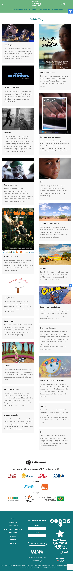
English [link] (62, 4)
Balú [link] (41, 182)
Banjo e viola (9, 321)
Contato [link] (13, 543)
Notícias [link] (13, 540)
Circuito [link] (13, 536)
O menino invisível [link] (10, 185)
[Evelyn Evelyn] (18, 286)
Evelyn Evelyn (9, 298)
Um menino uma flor (11, 389)
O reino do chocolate (48, 328)
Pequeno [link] (7, 132)
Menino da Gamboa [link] (47, 72)
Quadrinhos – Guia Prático (50, 307)
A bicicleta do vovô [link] (11, 256)
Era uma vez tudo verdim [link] (49, 223)
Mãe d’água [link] (8, 45)
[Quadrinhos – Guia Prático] (55, 295)
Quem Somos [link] (13, 526)
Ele (41, 432)
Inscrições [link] (13, 522)
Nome (37, 525)
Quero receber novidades (37, 543)
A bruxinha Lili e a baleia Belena (52, 380)
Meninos (43, 406)
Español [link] (67, 4)
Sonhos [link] (43, 268)
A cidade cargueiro (11, 415)
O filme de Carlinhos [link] (11, 88)
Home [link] (13, 519)
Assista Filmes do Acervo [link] (13, 529)
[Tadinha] (18, 352)
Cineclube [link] (13, 533)
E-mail (37, 532)
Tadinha (7, 366)
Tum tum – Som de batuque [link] (50, 137)
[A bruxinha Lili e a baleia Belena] (55, 366)
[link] (70, 11)
